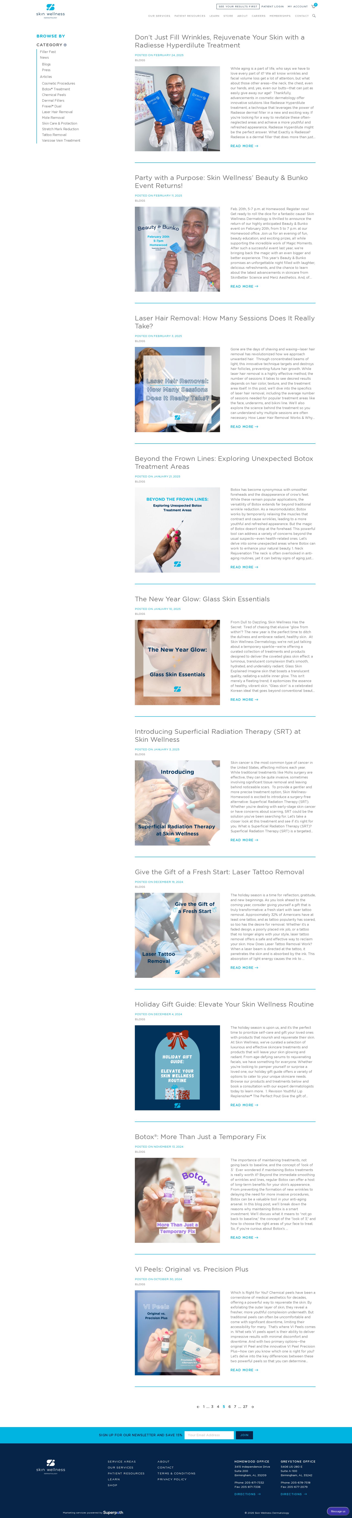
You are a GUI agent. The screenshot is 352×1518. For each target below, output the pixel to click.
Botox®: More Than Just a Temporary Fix (200, 1137)
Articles (46, 76)
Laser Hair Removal (57, 112)
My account (298, 6)
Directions (245, 1494)
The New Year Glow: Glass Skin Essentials (202, 599)
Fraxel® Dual (51, 106)
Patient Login (273, 6)
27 (245, 1407)
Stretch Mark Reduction (60, 129)
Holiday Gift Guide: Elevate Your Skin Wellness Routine (224, 1004)
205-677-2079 (297, 1487)
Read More (242, 146)
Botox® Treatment (56, 89)
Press (46, 70)
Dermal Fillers (53, 100)
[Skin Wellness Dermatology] (50, 11)
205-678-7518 (300, 1482)
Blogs (46, 64)
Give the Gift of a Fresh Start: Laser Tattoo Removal (219, 872)
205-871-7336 (251, 1487)
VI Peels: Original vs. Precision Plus (192, 1269)
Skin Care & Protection (59, 123)
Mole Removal (53, 117)
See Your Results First (238, 6)
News (44, 57)
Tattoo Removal (54, 135)
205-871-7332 (254, 1482)
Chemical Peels (54, 95)
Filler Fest (48, 52)
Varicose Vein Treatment (61, 140)
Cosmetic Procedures (58, 83)
